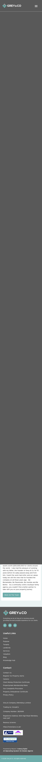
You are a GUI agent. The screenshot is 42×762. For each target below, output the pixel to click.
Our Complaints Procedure (13, 688)
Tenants (6, 644)
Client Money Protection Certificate (16, 682)
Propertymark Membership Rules (15, 685)
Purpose (6, 641)
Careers (6, 679)
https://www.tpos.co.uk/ (12, 727)
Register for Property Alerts (13, 676)
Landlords (6, 648)
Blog (5, 657)
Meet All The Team (11, 595)
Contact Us (7, 673)
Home (5, 638)
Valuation (6, 654)
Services (6, 651)
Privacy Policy (8, 695)
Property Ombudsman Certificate (15, 692)
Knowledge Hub (9, 660)
